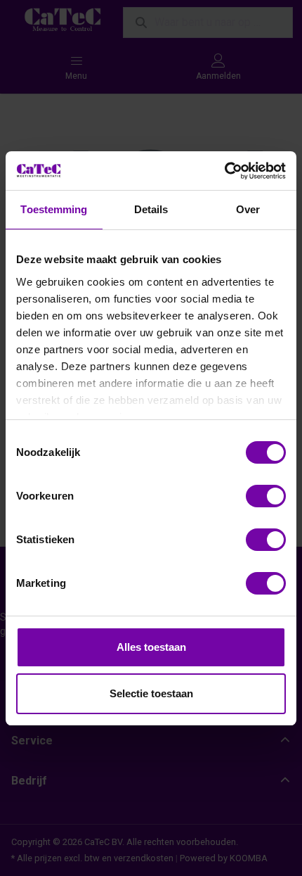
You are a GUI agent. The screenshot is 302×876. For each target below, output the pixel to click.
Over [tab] (248, 209)
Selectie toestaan (151, 693)
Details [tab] (151, 209)
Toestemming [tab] (53, 209)
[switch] (266, 496)
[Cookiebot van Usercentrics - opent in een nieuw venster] (224, 171)
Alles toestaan (151, 647)
